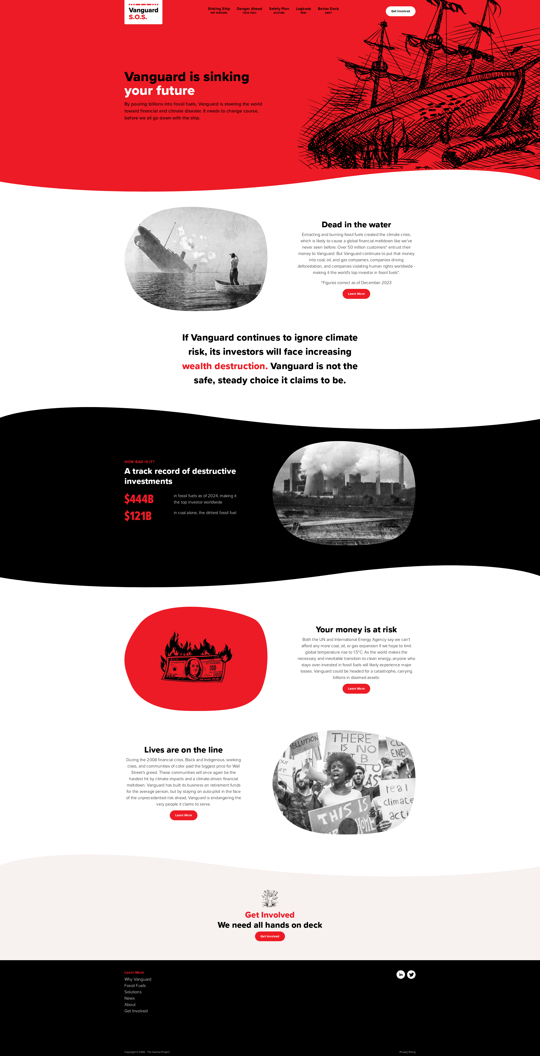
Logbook (303, 10)
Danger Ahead (249, 10)
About (130, 1004)
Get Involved (400, 11)
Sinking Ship (219, 10)
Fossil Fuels (135, 985)
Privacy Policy (408, 1052)
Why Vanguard (137, 979)
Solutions (133, 992)
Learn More (356, 293)
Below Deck (328, 10)
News (129, 998)
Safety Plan (279, 10)
